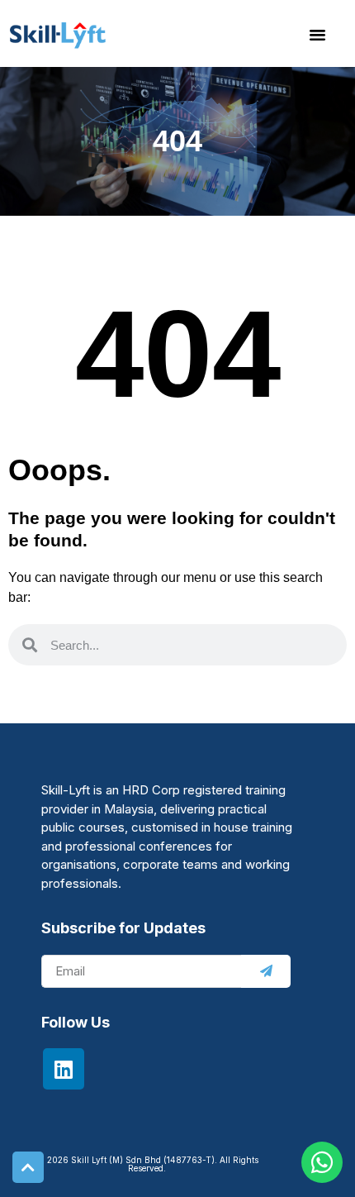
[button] (318, 34)
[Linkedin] (63, 1069)
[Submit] (266, 971)
